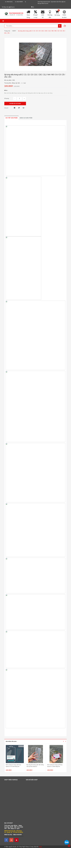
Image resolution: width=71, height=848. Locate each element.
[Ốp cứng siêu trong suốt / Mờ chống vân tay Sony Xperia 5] (35, 754)
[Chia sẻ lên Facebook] (15, 108)
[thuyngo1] (13, 14)
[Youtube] (17, 840)
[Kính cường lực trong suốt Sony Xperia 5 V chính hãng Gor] (56, 754)
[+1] (24, 108)
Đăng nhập (6, 7)
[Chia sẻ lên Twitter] (19, 108)
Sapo (40, 846)
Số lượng (6, 98)
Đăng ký (12, 7)
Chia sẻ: (6, 108)
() (33, 7)
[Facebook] (6, 840)
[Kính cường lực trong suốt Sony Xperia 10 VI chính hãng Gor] (15, 754)
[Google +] (11, 840)
